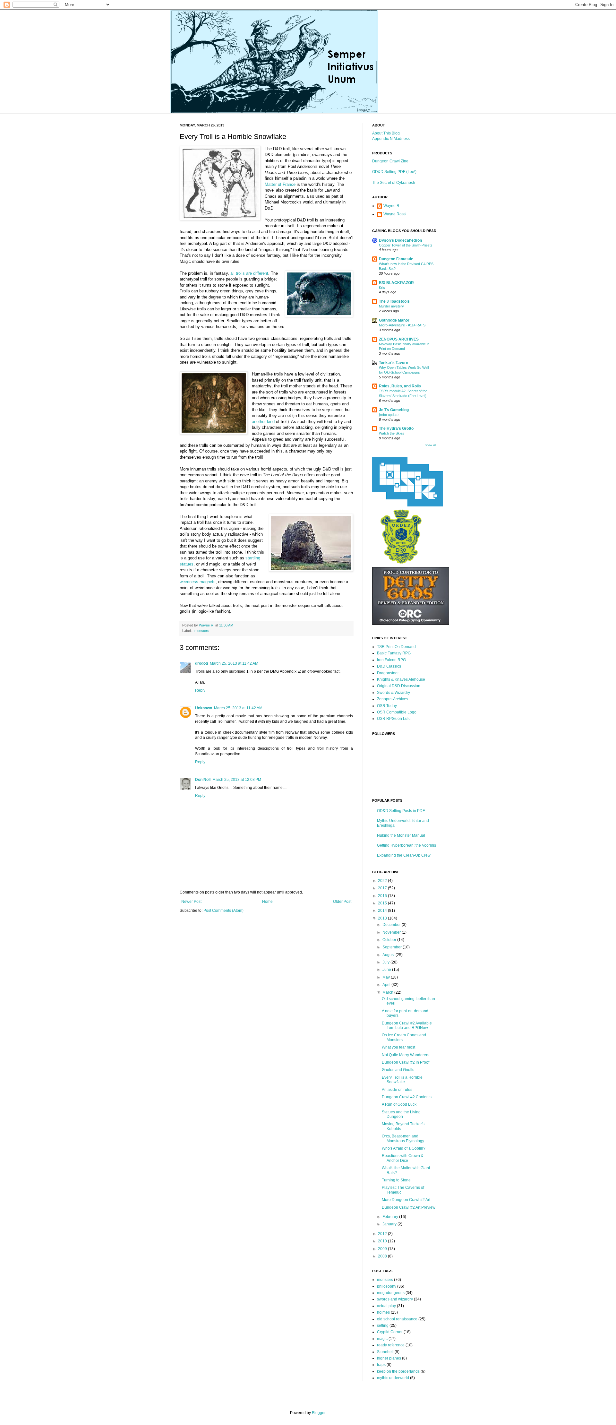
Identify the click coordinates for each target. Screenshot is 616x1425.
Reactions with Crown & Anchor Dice (403, 1157)
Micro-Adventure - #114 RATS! (402, 325)
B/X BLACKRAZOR (396, 283)
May (386, 977)
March (388, 992)
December (392, 924)
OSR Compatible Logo (396, 712)
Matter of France (280, 184)
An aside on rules (397, 1089)
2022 (383, 880)
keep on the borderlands (398, 1371)
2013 (383, 918)
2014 (383, 910)
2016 (383, 896)
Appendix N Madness (391, 138)
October (389, 939)
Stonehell (385, 1352)
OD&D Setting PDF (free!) (394, 171)
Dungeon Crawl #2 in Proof (405, 1062)
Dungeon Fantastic (396, 259)
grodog (201, 663)
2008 (383, 1256)
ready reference (391, 1345)
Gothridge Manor (394, 320)
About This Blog (386, 133)
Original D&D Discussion (398, 686)
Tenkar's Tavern (393, 362)
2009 (383, 1249)
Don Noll (202, 779)
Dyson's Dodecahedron (400, 240)
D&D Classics (389, 666)
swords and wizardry (395, 1299)
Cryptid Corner (390, 1332)
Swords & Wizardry (393, 692)
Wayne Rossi (394, 214)
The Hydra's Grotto (396, 428)
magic (382, 1338)
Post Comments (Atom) (223, 910)
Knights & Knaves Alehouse (401, 679)
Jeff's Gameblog (394, 410)
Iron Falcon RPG (391, 660)
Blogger (318, 1413)
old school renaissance (397, 1319)
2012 (383, 1233)
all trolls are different (249, 273)
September (392, 947)
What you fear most (398, 1047)
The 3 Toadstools (394, 301)
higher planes (389, 1358)
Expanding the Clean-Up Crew (404, 855)
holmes (383, 1312)
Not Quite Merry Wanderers (405, 1055)
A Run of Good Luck (399, 1104)
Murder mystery (391, 306)
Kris (382, 287)
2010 (383, 1241)
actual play (386, 1306)
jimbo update (388, 415)
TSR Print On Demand (396, 646)
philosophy (386, 1286)
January (390, 1224)
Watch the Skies (391, 433)
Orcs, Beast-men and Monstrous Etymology (403, 1138)
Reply (200, 690)
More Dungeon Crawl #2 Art (406, 1199)
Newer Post (191, 901)
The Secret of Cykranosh (393, 182)
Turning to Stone (396, 1180)
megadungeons (391, 1293)
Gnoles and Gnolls (398, 1069)
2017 (383, 888)
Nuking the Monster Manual (401, 835)
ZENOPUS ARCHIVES (399, 339)
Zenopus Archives (392, 699)
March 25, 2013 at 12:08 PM (236, 779)
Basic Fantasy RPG (394, 653)
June (387, 969)
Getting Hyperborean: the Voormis (406, 845)
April (386, 984)
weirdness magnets (198, 581)
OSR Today (387, 706)
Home (267, 901)
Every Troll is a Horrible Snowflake (402, 1079)
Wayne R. (391, 205)
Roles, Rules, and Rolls (400, 386)
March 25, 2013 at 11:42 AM (234, 663)
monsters (201, 631)
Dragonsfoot (387, 673)
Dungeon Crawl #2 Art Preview (408, 1207)
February (390, 1216)
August (389, 955)
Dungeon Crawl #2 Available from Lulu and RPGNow (407, 1025)
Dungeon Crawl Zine (390, 161)
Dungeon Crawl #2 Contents (407, 1097)
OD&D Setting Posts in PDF (401, 810)
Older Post (342, 901)
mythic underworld (393, 1378)
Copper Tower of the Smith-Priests (405, 245)
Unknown (203, 708)
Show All (430, 445)
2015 (383, 903)
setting (383, 1325)
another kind (263, 421)
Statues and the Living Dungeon (401, 1114)
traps (381, 1364)
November (392, 932)
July (386, 962)
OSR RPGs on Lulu (394, 718)
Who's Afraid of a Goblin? (403, 1148)
